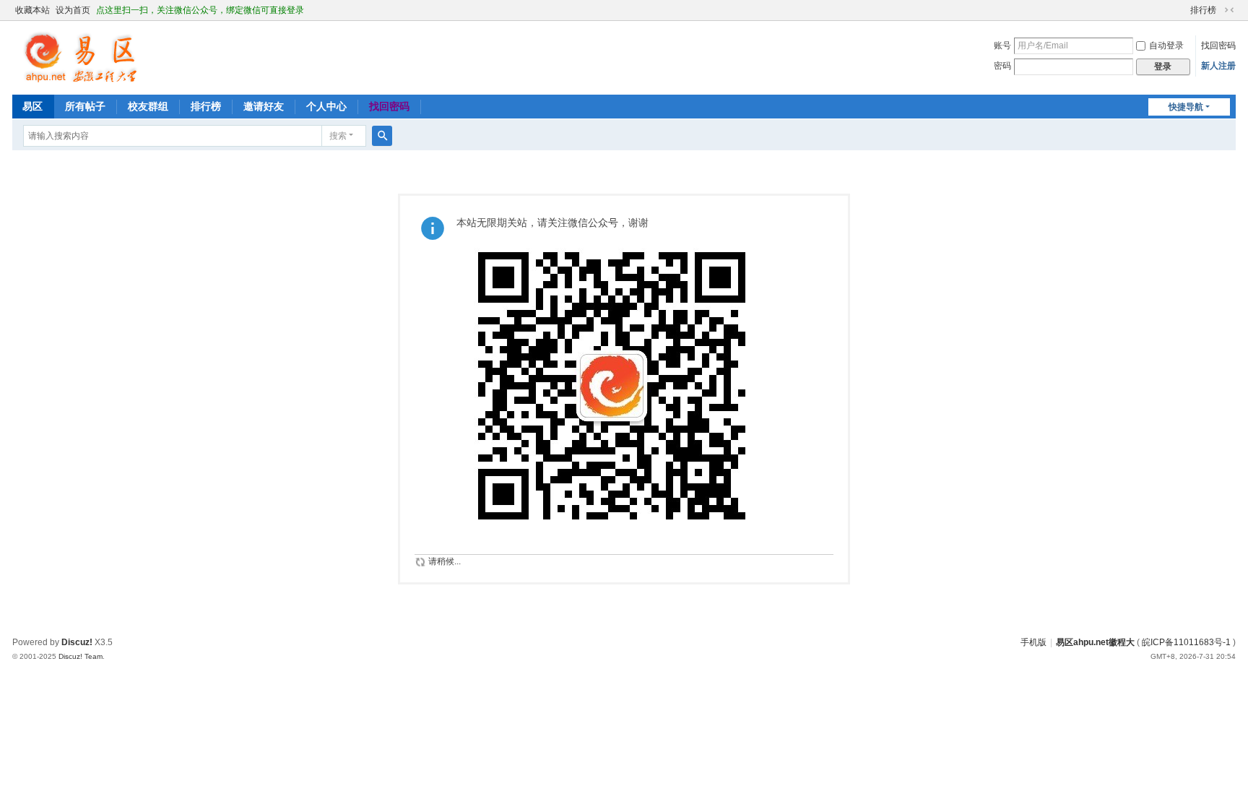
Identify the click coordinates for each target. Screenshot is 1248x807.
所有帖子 (85, 106)
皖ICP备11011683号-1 (1186, 642)
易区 (32, 106)
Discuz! (76, 642)
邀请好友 (263, 106)
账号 (1002, 45)
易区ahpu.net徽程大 (1095, 642)
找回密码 (1218, 45)
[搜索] (382, 136)
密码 (1002, 66)
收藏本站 (32, 10)
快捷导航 (1186, 107)
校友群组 (148, 106)
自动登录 (1166, 45)
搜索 (338, 136)
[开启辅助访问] (1183, 10)
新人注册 (1218, 66)
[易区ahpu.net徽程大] (81, 56)
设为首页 (73, 10)
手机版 (1033, 642)
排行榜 (1203, 10)
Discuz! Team (80, 656)
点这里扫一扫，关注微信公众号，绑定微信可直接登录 (200, 10)
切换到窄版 (1229, 10)
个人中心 (326, 106)
